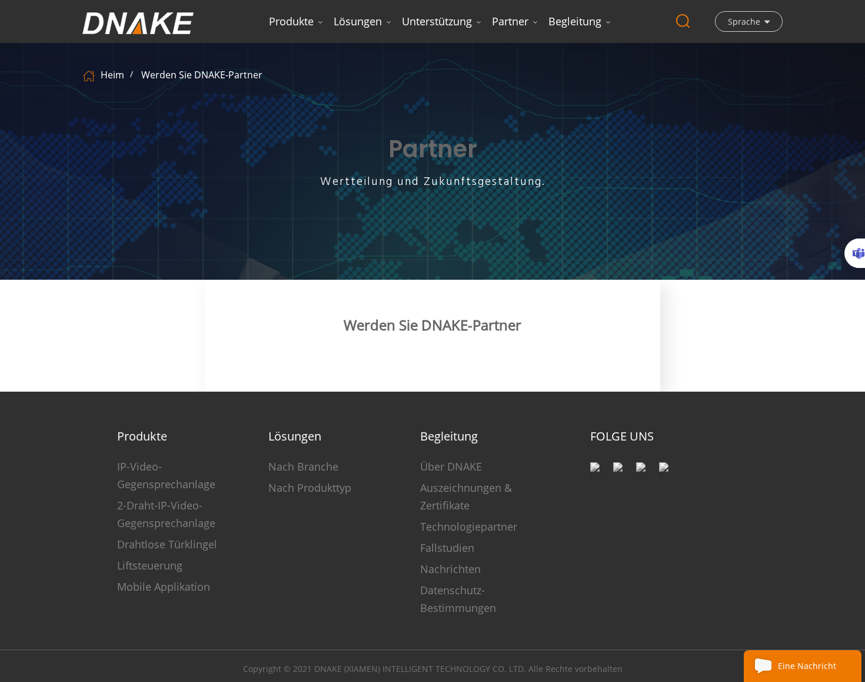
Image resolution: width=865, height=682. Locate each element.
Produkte (291, 21)
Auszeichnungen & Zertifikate (466, 496)
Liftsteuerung (149, 565)
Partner (510, 21)
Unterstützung (437, 21)
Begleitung (574, 21)
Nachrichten (450, 569)
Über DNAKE (451, 466)
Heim (112, 74)
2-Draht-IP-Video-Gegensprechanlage (166, 514)
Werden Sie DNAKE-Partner (201, 74)
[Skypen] (854, 253)
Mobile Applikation (163, 587)
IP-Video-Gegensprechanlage (166, 475)
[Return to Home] (90, 75)
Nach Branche (303, 466)
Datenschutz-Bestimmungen (458, 599)
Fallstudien (447, 548)
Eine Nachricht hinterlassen (807, 671)
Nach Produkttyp (309, 488)
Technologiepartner (468, 526)
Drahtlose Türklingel (167, 544)
